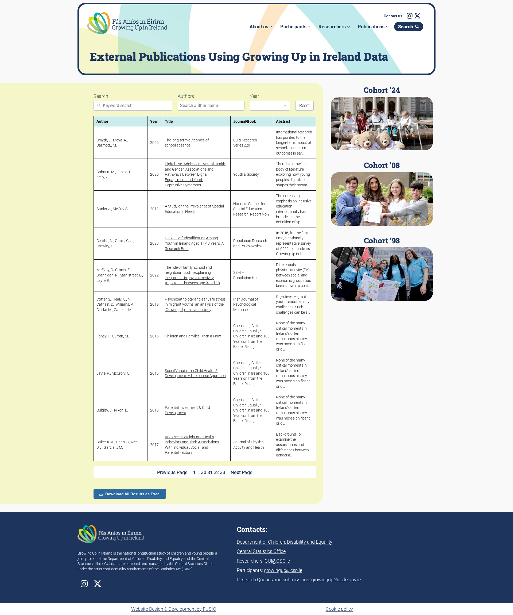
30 (203, 472)
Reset (304, 105)
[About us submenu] (270, 26)
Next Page (241, 472)
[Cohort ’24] (382, 118)
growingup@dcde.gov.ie (336, 579)
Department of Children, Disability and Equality (284, 542)
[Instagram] (409, 16)
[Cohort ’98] (382, 268)
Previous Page (172, 472)
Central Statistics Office (261, 551)
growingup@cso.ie (283, 570)
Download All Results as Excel (133, 494)
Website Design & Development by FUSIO (173, 609)
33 (222, 472)
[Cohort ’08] (382, 193)
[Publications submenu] (387, 26)
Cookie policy (339, 609)
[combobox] (270, 106)
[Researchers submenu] (348, 26)
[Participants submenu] (309, 26)
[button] (393, 16)
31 (210, 472)
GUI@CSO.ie (277, 561)
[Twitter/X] (417, 16)
